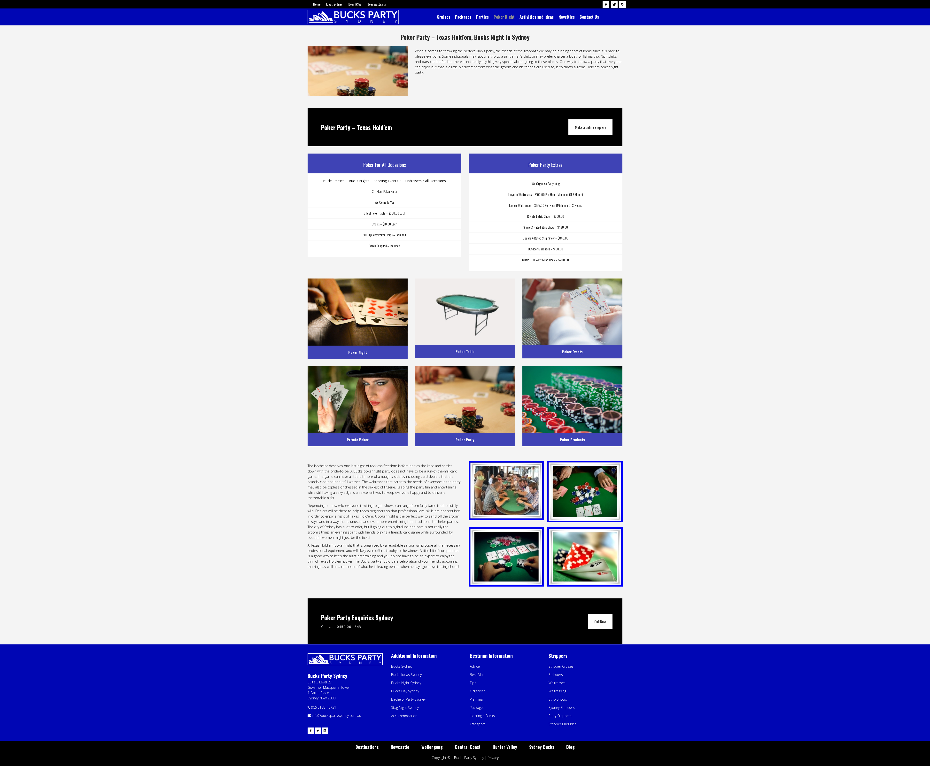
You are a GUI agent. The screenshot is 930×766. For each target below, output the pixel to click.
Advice (475, 666)
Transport (477, 724)
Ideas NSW (354, 4)
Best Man (477, 674)
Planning (476, 699)
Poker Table (465, 351)
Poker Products (572, 439)
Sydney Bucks (541, 747)
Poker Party (465, 439)
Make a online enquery (590, 127)
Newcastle (400, 747)
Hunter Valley (505, 747)
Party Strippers (560, 715)
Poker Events (572, 351)
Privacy (493, 757)
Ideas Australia (376, 4)
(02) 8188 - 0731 (323, 707)
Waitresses (557, 683)
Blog (570, 747)
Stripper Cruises (561, 666)
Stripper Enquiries (562, 724)
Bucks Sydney (401, 666)
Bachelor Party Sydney (408, 699)
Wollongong (432, 747)
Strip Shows (558, 699)
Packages (477, 707)
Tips (473, 683)
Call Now (600, 621)
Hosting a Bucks (482, 715)
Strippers (556, 674)
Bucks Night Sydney (406, 683)
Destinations (367, 747)
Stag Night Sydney (405, 707)
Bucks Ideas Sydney (406, 674)
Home (316, 4)
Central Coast (467, 747)
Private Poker (358, 439)
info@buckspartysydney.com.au (336, 715)
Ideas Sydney (334, 4)
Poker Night (357, 352)
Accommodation (404, 715)
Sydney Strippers (562, 707)
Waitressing (557, 691)
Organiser (477, 691)
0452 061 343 (349, 626)
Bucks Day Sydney (405, 691)
